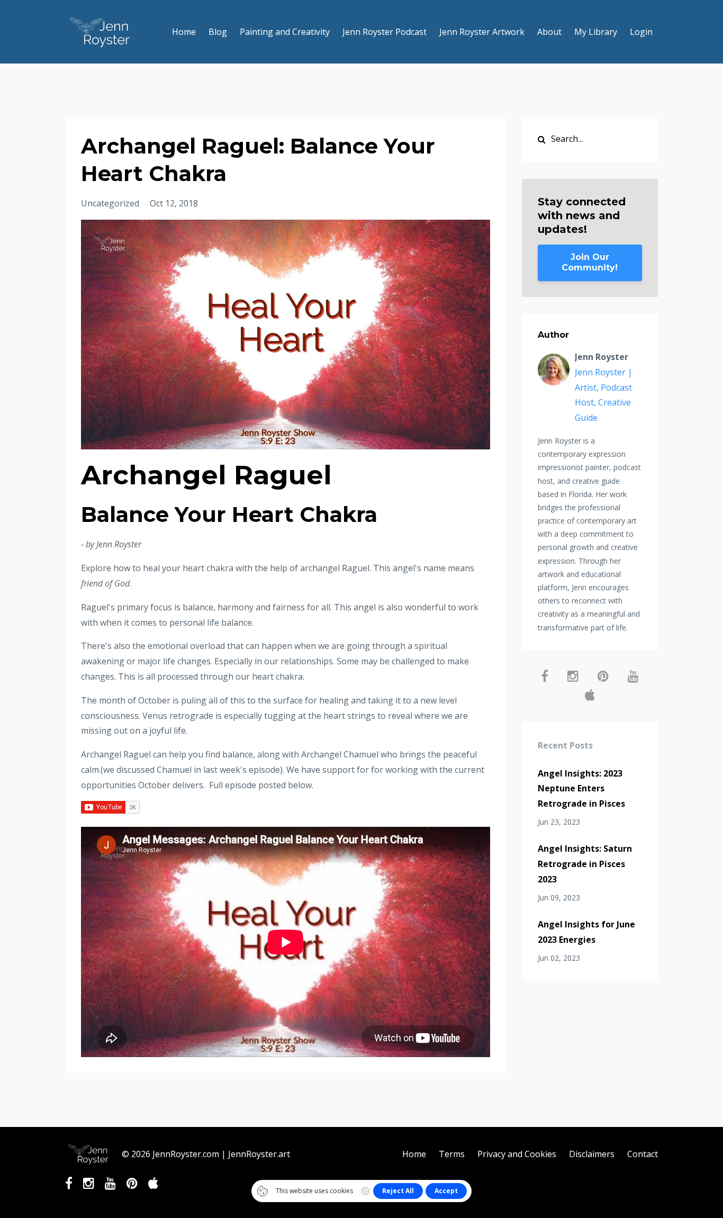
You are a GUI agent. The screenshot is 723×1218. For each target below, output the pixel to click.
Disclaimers (591, 1154)
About (549, 32)
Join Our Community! (590, 262)
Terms (452, 1154)
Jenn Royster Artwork (482, 32)
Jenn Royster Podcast (384, 32)
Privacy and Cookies (516, 1154)
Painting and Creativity (285, 32)
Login (641, 32)
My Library (595, 32)
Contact (642, 1154)
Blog (218, 32)
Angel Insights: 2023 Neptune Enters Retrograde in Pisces (581, 789)
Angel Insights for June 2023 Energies (586, 931)
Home (184, 32)
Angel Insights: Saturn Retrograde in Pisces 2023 (585, 864)
